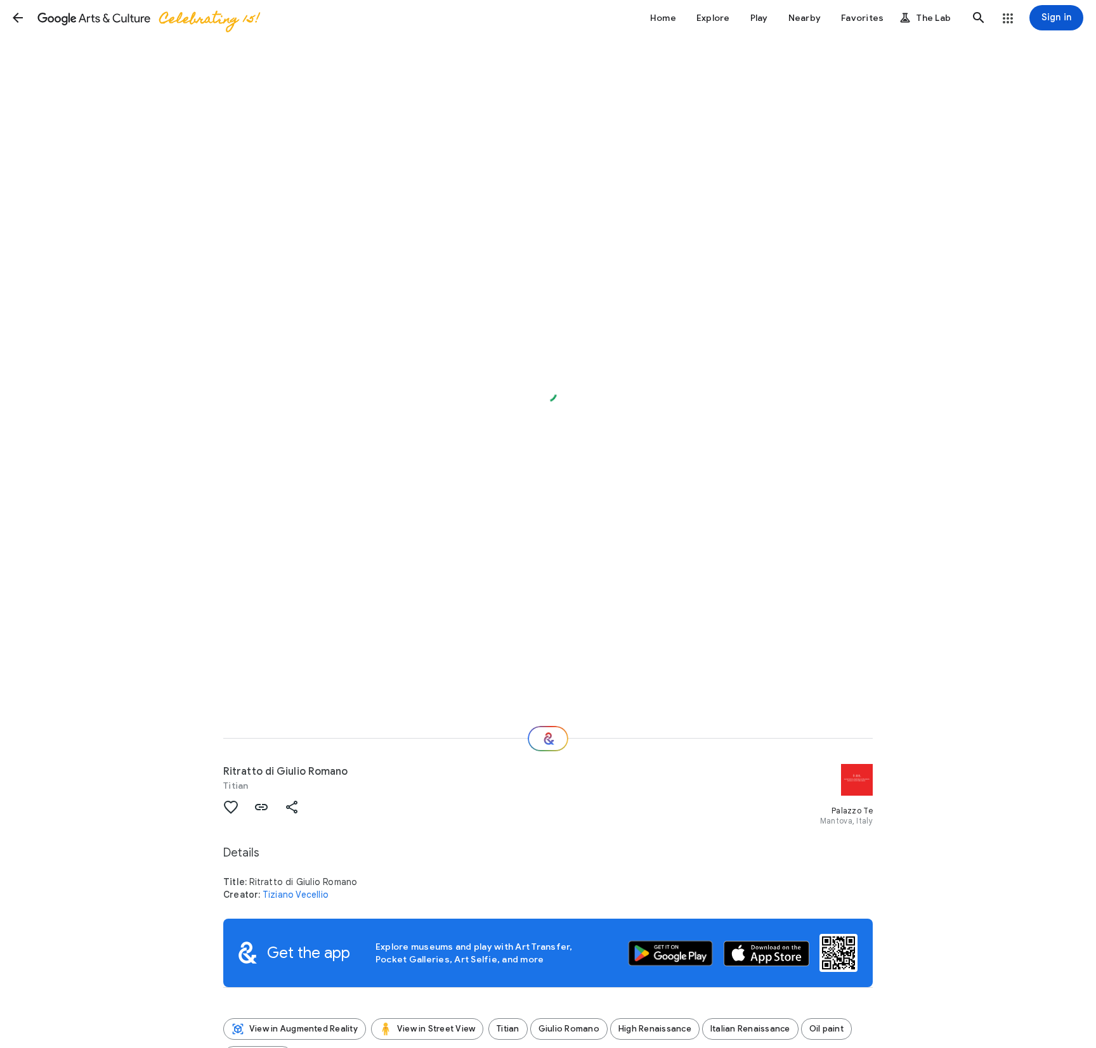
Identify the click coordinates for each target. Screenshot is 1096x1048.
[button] (18, 18)
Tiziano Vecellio (296, 894)
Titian (236, 785)
